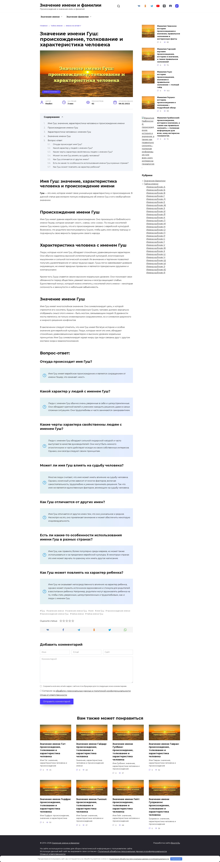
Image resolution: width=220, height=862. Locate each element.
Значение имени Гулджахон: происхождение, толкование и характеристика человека (159, 807)
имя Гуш (100, 611)
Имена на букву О (156, 230)
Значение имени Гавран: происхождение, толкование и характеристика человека (164, 750)
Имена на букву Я (155, 272)
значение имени (56, 611)
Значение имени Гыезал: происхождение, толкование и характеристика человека (91, 805)
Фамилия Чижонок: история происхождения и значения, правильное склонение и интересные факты (168, 32)
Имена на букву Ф (156, 248)
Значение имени (50, 17)
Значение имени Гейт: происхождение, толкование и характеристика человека (126, 805)
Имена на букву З (155, 208)
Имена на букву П (155, 233)
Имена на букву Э (155, 266)
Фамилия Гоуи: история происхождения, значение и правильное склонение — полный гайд (168, 80)
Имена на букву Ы (156, 263)
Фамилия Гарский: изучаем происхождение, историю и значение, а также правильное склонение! (168, 55)
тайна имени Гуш (95, 614)
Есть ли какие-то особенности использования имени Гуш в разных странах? (91, 163)
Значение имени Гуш (59, 136)
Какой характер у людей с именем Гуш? (73, 148)
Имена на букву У (155, 245)
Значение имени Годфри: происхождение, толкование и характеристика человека (55, 805)
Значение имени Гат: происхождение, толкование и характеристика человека (53, 750)
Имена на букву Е (155, 202)
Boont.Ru (175, 843)
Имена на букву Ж (156, 205)
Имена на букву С (155, 239)
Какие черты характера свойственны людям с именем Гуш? (83, 152)
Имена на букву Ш (156, 260)
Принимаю (176, 859)
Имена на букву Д (156, 199)
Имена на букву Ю (156, 269)
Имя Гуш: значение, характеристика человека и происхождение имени (86, 123)
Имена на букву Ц (155, 254)
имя (91, 611)
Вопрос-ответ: (55, 140)
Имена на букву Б (155, 190)
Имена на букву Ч (155, 257)
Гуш (43, 611)
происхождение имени (118, 611)
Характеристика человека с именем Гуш (69, 132)
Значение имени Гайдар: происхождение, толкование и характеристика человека (91, 750)
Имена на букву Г (51, 92)
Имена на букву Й (155, 214)
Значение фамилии (77, 17)
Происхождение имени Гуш (63, 127)
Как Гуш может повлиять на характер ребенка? (76, 167)
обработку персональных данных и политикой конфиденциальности (93, 691)
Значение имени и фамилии (70, 5)
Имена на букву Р (155, 236)
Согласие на (86, 691)
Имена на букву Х (155, 251)
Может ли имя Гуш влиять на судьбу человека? (76, 155)
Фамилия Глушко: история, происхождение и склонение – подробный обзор (166, 102)
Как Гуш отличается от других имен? (71, 159)
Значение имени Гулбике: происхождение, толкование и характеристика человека (123, 751)
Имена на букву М (156, 223)
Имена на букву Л (155, 220)
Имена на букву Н (155, 227)
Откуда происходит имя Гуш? (67, 144)
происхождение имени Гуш (54, 614)
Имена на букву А (155, 187)
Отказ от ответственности (53, 695)
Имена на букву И (155, 211)
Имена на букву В (155, 193)
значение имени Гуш (77, 611)
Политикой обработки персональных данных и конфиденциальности (132, 851)
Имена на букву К (155, 217)
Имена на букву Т (155, 242)
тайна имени (77, 614)
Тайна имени (151, 184)
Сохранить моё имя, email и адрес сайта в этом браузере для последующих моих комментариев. (85, 686)
